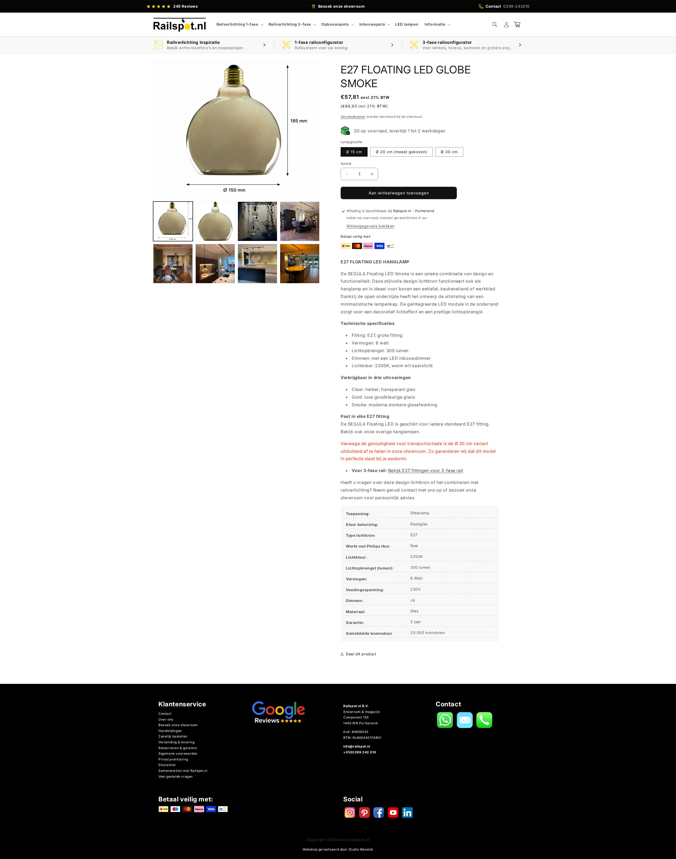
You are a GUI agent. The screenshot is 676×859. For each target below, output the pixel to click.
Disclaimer (167, 765)
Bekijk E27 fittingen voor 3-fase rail (425, 470)
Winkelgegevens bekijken (370, 226)
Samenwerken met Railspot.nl (182, 771)
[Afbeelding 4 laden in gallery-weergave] (300, 221)
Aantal (346, 163)
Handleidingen (170, 731)
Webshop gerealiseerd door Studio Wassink (338, 849)
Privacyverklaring (173, 759)
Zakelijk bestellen (172, 736)
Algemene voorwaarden (178, 753)
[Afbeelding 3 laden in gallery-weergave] (257, 221)
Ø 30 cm (449, 152)
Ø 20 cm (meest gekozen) (401, 152)
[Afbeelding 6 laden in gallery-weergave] (215, 263)
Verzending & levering (176, 742)
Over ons (165, 719)
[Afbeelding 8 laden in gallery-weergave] (300, 263)
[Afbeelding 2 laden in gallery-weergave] (215, 221)
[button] (239, 24)
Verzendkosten (353, 117)
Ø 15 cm (354, 152)
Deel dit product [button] (361, 654)
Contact (164, 714)
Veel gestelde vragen (175, 776)
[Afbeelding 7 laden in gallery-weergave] (257, 263)
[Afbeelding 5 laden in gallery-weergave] (173, 263)
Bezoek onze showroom (178, 725)
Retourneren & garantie (177, 748)
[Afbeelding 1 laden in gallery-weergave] (173, 221)
